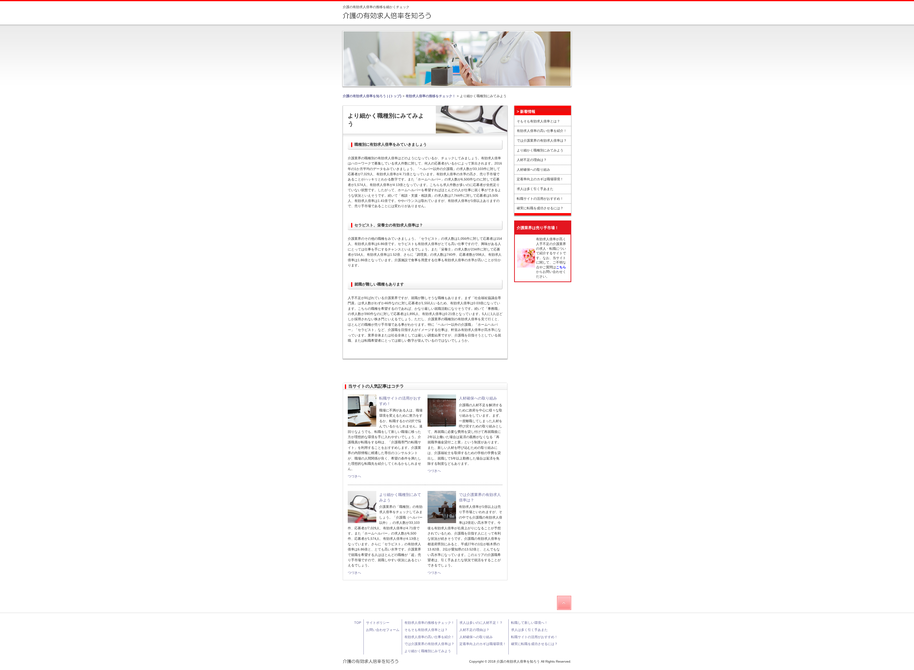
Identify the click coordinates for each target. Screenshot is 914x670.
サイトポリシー (377, 623)
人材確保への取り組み (533, 169)
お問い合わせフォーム (382, 630)
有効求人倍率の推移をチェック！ (429, 623)
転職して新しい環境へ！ (529, 623)
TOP (357, 623)
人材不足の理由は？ (532, 160)
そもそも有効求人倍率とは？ (538, 121)
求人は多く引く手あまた (535, 189)
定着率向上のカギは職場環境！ (540, 179)
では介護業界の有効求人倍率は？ (542, 140)
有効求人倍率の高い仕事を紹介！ (542, 131)
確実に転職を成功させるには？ (540, 208)
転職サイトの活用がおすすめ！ (540, 198)
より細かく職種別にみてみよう (540, 150)
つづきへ (354, 476)
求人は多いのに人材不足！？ (481, 623)
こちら (561, 267)
